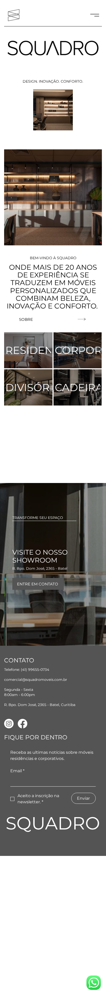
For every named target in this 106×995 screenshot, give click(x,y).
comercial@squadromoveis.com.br (35, 679)
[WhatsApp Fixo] (93, 982)
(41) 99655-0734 (35, 669)
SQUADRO (53, 823)
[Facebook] (22, 723)
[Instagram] (9, 723)
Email (17, 770)
